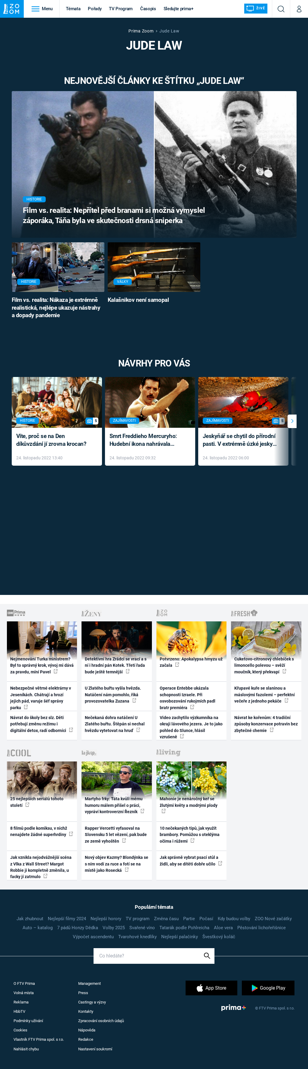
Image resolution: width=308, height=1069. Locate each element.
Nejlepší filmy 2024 (67, 918)
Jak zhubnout (30, 918)
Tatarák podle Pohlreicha (184, 927)
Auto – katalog (38, 927)
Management (89, 983)
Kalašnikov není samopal (138, 300)
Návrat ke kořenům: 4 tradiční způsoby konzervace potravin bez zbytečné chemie (266, 724)
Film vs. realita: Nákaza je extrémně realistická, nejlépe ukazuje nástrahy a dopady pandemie (56, 308)
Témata (73, 8)
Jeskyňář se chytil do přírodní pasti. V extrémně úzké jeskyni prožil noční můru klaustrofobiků (240, 440)
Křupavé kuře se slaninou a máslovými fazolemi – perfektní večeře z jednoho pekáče (264, 694)
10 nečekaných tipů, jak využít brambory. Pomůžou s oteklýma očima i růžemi (190, 835)
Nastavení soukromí (95, 1049)
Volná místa (24, 993)
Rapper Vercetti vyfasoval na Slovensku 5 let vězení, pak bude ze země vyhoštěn (116, 835)
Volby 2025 (114, 927)
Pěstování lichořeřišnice (261, 927)
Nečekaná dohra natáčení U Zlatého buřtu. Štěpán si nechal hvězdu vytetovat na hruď (115, 724)
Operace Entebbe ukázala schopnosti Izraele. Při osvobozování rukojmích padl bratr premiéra (187, 698)
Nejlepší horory (106, 918)
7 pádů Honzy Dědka (77, 927)
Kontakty (85, 1011)
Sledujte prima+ (178, 8)
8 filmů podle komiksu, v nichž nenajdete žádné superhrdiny (38, 831)
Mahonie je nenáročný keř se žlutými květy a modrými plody (188, 801)
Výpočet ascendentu (93, 936)
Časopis (148, 8)
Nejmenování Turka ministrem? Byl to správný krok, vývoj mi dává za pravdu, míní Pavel (42, 665)
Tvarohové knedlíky (137, 936)
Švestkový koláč (218, 936)
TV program (137, 918)
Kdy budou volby (234, 918)
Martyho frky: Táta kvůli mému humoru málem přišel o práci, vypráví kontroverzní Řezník (114, 805)
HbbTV (19, 1011)
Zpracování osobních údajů (101, 1020)
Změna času (166, 918)
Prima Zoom (140, 31)
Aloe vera (223, 927)
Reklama (21, 1002)
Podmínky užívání (28, 1020)
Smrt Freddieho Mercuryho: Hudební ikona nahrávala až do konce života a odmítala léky (145, 440)
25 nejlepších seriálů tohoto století (36, 801)
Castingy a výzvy (92, 1002)
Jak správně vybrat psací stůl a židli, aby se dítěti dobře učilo (189, 860)
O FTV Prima (24, 983)
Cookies (20, 1030)
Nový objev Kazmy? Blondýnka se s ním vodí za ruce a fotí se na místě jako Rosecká (116, 864)
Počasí (206, 918)
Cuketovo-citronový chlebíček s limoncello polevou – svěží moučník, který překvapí (264, 665)
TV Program (120, 8)
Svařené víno (142, 927)
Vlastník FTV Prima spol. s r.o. (39, 1039)
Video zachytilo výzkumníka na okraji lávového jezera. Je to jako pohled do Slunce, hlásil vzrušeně (191, 727)
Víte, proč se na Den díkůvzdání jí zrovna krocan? (51, 440)
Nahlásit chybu (26, 1049)
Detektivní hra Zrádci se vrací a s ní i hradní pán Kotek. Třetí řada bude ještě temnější (115, 665)
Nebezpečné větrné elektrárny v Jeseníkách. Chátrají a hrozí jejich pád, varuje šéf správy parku (40, 698)
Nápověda (86, 1030)
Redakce (85, 1039)
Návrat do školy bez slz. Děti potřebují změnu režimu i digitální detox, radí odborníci (38, 724)
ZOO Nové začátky (273, 918)
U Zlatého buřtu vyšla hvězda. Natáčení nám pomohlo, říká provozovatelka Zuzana (113, 694)
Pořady (94, 8)
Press (83, 993)
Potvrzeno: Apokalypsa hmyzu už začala (191, 662)
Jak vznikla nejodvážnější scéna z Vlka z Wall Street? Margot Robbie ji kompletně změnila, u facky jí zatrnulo (41, 867)
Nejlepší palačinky (179, 936)
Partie (189, 918)
